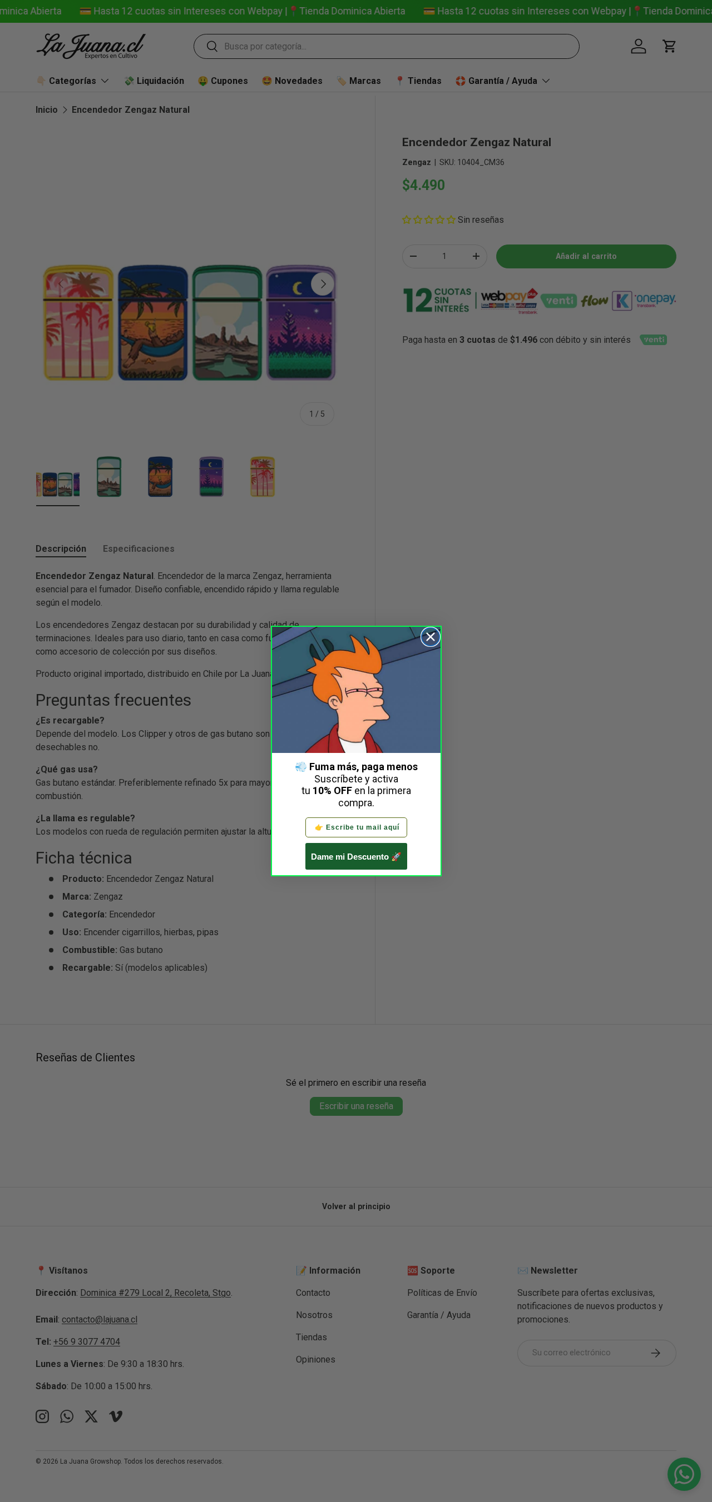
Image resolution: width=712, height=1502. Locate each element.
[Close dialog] (430, 637)
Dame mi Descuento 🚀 (356, 856)
